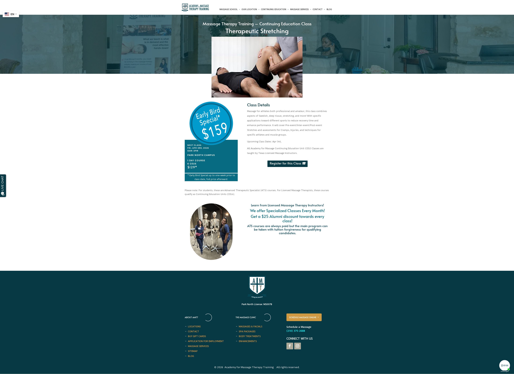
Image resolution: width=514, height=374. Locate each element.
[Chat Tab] (257, 187)
